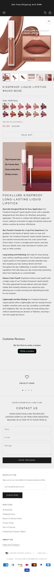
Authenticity (7, 510)
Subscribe (12, 495)
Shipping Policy (9, 514)
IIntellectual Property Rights (14, 531)
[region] (27, 380)
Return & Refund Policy (12, 518)
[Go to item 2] (14, 77)
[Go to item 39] (48, 77)
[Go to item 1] (6, 77)
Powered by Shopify (36, 559)
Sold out (27, 135)
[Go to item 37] (31, 77)
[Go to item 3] (23, 77)
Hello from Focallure (11, 545)
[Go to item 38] (40, 77)
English (42, 553)
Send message (27, 460)
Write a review (27, 351)
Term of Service (9, 527)
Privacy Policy (8, 523)
